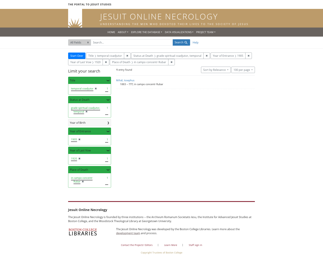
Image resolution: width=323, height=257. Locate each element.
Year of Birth (78, 123)
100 (242, 70)
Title (72, 80)
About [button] (122, 32)
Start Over (76, 56)
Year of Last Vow (80, 150)
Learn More (170, 245)
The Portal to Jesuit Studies (89, 4)
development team (128, 233)
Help (196, 42)
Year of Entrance (80, 131)
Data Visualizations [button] (178, 32)
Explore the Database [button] (145, 32)
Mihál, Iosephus (125, 80)
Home (111, 32)
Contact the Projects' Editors (137, 245)
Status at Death (79, 100)
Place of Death (79, 170)
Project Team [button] (204, 32)
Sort (214, 70)
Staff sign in (195, 245)
